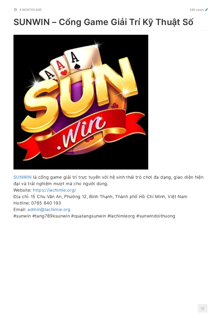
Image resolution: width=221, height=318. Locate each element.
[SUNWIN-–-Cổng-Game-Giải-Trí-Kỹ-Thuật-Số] (10, 21)
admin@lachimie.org (48, 209)
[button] (203, 308)
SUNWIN (22, 177)
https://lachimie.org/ (54, 190)
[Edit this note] (207, 10)
